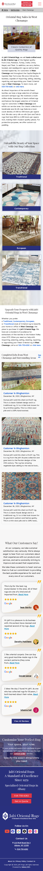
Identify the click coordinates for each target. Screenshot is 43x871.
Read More (23, 594)
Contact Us (27, 2)
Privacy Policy (21, 861)
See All (39, 356)
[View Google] (18, 831)
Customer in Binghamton (16, 393)
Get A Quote (21, 801)
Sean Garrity (26, 607)
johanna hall (26, 710)
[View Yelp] (30, 831)
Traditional (21, 177)
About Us (11, 861)
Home (5, 10)
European (21, 248)
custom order (19, 754)
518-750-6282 (27, 5)
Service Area (15, 10)
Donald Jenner (25, 676)
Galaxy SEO (26, 867)
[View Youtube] (7, 831)
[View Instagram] (35, 831)
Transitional (21, 288)
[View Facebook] (12, 831)
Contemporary (21, 208)
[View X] (24, 831)
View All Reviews (21, 721)
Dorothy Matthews (23, 641)
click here (20, 87)
